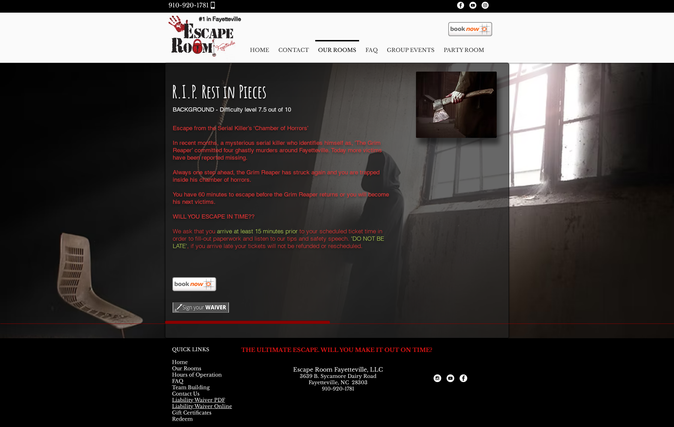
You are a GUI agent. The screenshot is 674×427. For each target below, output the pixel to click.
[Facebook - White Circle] (460, 5)
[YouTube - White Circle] (472, 5)
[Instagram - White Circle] (485, 5)
